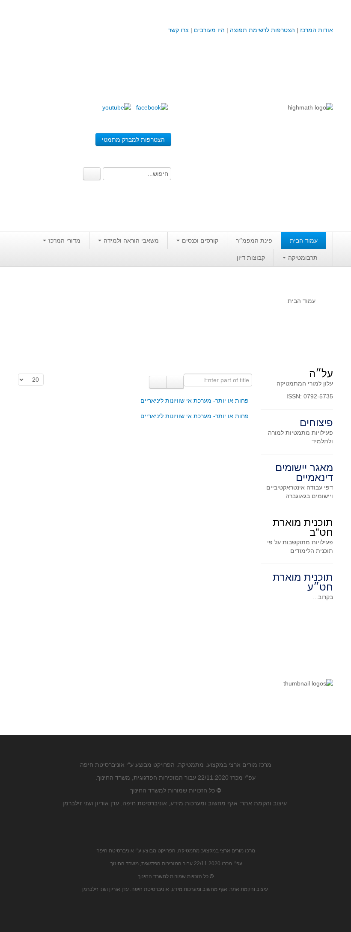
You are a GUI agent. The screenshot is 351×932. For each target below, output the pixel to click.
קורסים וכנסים (200, 240)
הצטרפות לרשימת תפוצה (261, 30)
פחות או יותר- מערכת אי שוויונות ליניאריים (194, 400)
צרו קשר (178, 30)
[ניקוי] (158, 382)
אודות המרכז (316, 30)
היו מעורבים (209, 30)
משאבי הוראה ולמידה (131, 240)
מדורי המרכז (64, 240)
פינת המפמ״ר (254, 240)
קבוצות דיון (251, 257)
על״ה (321, 373)
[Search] (92, 173)
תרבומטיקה (303, 257)
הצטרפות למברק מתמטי (133, 139)
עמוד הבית (304, 240)
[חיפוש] (175, 382)
